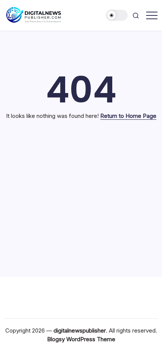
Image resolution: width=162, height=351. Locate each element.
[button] (117, 15)
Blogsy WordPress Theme (81, 339)
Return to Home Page (128, 115)
